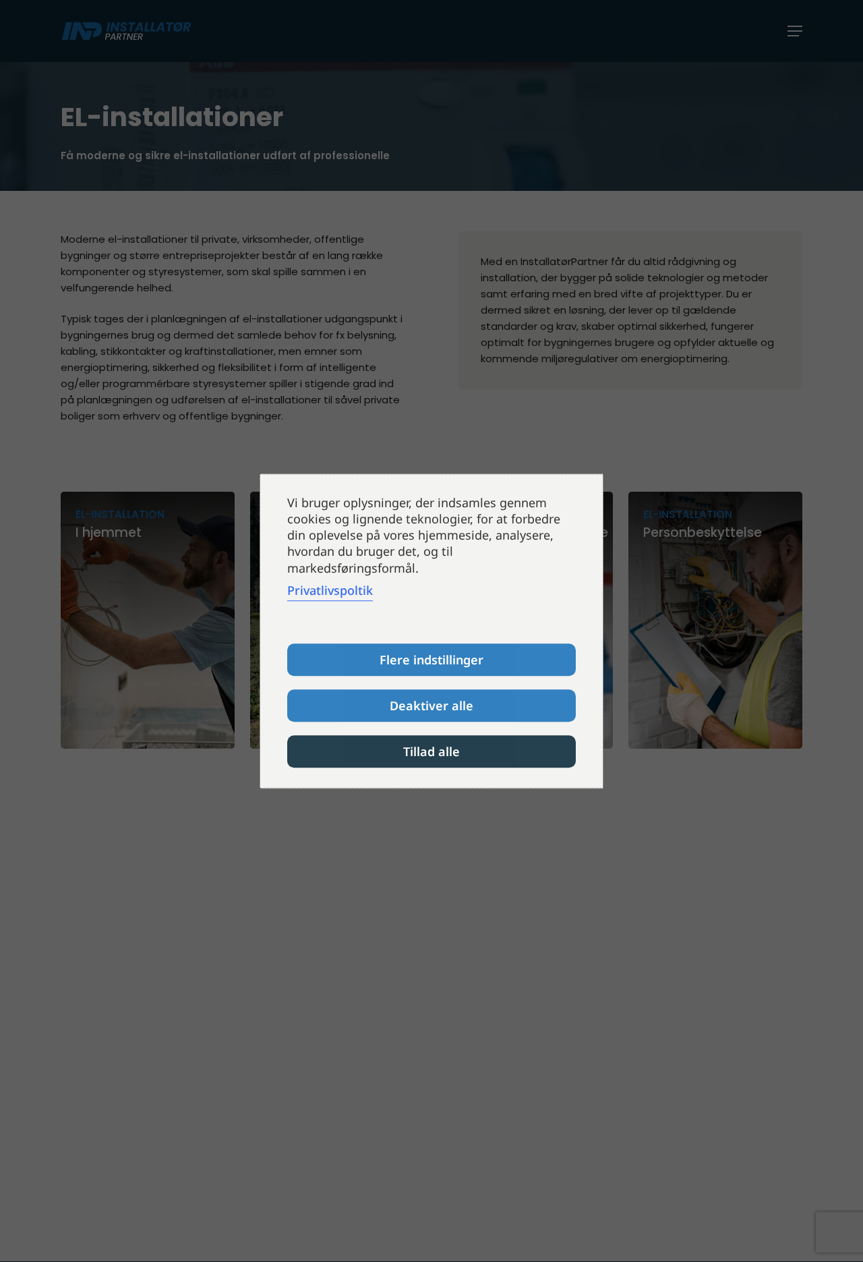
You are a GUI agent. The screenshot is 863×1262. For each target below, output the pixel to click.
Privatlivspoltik (330, 590)
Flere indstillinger (431, 660)
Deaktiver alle (431, 705)
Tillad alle (431, 751)
